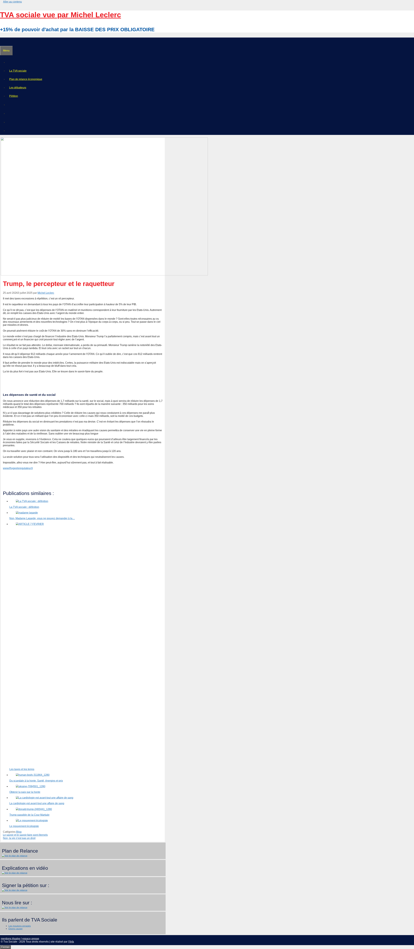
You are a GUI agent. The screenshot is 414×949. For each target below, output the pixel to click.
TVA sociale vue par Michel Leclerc (60, 15)
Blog (19, 831)
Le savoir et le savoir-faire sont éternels (25, 835)
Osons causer (15, 928)
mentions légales (10, 938)
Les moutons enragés (19, 926)
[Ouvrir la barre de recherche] (2, 41)
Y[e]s (71, 941)
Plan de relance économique (25, 79)
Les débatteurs (17, 87)
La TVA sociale (18, 70)
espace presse (30, 938)
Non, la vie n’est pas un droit (19, 838)
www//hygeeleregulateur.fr (18, 468)
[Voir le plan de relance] (14, 855)
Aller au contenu (12, 1)
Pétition (13, 96)
